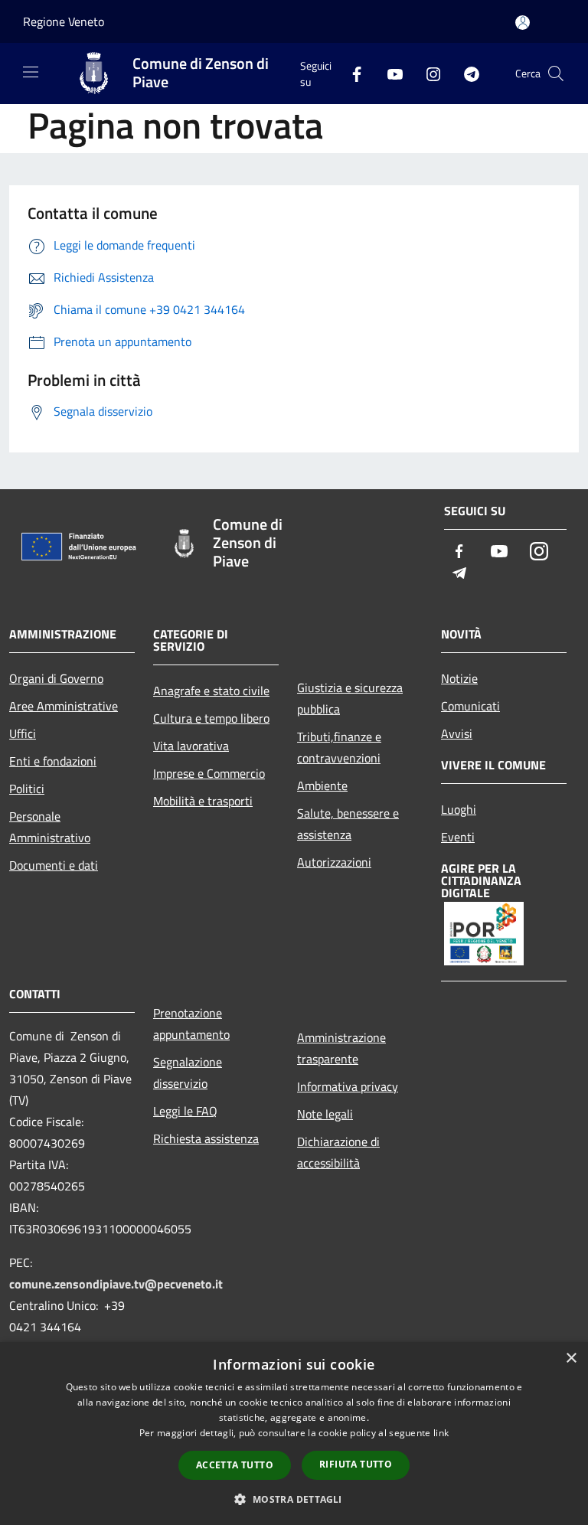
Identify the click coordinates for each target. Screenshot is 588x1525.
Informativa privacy (347, 1086)
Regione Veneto (63, 21)
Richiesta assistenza (206, 1138)
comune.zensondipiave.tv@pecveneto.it (116, 1284)
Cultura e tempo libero (211, 718)
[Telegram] (465, 73)
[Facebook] (350, 73)
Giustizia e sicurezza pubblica (350, 698)
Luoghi (458, 809)
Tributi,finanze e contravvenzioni (339, 747)
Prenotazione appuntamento (191, 1023)
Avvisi (456, 733)
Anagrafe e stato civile (211, 690)
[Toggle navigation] (30, 72)
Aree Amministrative (63, 706)
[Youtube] (389, 73)
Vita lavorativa (191, 745)
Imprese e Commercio (209, 773)
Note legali (325, 1114)
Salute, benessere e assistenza (348, 824)
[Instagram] (427, 73)
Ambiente (322, 785)
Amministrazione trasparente (341, 1048)
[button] (293, 1499)
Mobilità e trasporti (203, 801)
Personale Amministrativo (49, 827)
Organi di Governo (56, 678)
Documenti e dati (53, 865)
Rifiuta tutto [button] (355, 1464)
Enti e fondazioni (52, 761)
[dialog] (294, 1433)
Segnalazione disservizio (187, 1072)
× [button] (571, 1358)
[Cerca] (556, 73)
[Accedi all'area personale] (522, 23)
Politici (26, 788)
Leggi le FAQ (185, 1111)
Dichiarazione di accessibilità (338, 1152)
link (441, 1432)
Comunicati (470, 706)
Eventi (458, 837)
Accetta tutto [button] (234, 1464)
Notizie (459, 678)
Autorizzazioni (334, 862)
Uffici (22, 733)
